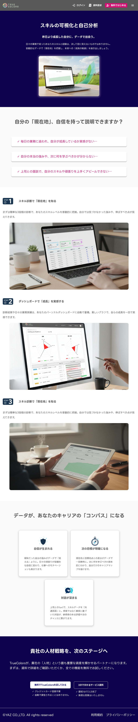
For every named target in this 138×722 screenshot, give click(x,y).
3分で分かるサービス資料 (91, 685)
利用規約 (97, 715)
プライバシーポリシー (120, 715)
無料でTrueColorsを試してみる (50, 685)
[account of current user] (132, 5)
